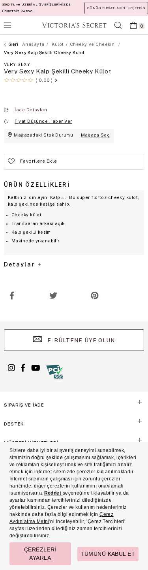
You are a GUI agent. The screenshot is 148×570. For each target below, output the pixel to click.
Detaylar (20, 264)
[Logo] (74, 25)
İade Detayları (31, 109)
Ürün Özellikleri (37, 185)
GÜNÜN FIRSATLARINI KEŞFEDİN (116, 8)
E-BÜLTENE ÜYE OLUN (80, 340)
